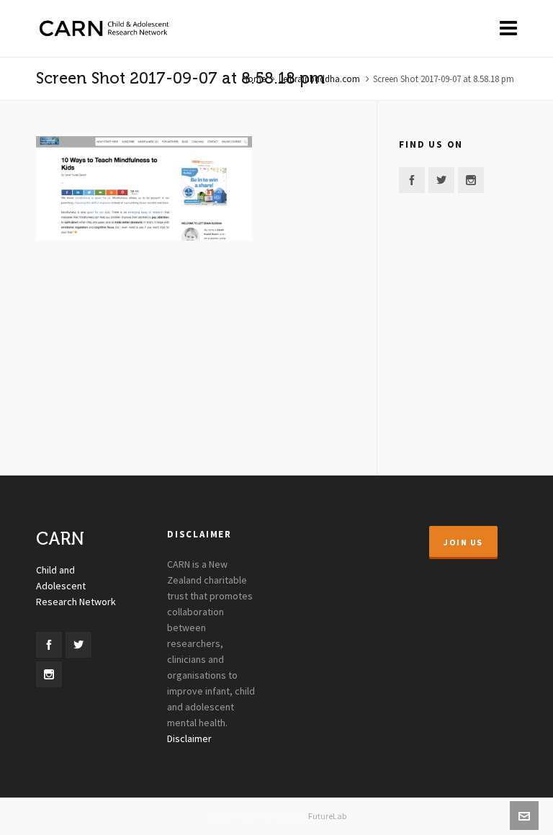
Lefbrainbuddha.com (319, 79)
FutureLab (327, 816)
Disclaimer (189, 739)
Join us (463, 542)
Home (254, 79)
